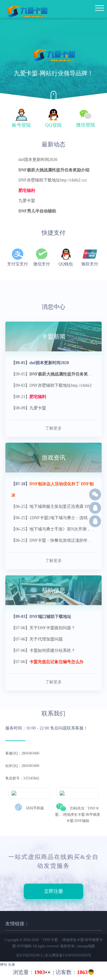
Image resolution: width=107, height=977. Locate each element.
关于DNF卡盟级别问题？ (43, 628)
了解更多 (53, 428)
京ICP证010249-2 (29, 955)
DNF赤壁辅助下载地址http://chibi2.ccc (52, 180)
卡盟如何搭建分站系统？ (43, 650)
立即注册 (53, 891)
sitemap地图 (86, 946)
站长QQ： (13, 766)
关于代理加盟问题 (37, 639)
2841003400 (22, 753)
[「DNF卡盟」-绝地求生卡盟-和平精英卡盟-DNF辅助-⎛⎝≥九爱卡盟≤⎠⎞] (26, 18)
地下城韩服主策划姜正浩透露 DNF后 (54, 506)
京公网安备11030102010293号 (68, 955)
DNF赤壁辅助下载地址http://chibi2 (51, 385)
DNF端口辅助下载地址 (41, 616)
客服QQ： (13, 753)
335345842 (22, 778)
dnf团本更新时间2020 (37, 159)
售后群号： (14, 778)
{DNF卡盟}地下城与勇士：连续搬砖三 (55, 518)
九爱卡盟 (26, 200)
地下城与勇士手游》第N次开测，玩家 (55, 529)
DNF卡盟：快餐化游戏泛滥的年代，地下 (57, 540)
